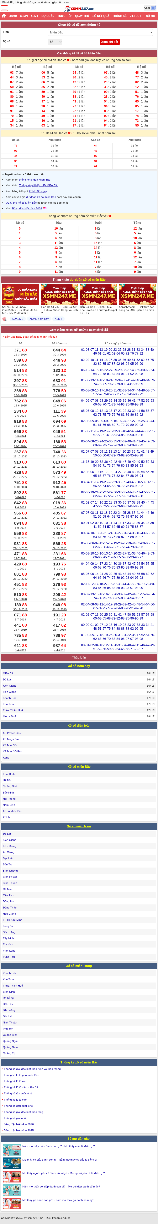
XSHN (6, 817)
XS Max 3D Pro (12, 751)
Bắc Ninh (8, 792)
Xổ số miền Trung (79, 966)
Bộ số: (7, 41)
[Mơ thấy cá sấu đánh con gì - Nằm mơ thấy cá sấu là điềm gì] (12, 1163)
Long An (8, 926)
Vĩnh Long (9, 950)
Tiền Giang (9, 691)
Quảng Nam (10, 1047)
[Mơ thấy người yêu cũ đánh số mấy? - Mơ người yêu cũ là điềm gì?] (12, 1176)
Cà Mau (8, 889)
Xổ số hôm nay (79, 666)
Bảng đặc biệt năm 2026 (27, 208)
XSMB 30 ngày (38, 191)
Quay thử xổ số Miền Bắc (21, 202)
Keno (6, 757)
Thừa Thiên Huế (13, 710)
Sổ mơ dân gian (79, 1138)
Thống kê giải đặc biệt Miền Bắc (38, 185)
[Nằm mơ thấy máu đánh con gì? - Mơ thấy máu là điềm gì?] (12, 1150)
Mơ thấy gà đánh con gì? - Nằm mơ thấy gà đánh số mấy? (58, 1200)
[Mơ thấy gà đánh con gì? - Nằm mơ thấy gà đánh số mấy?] (12, 1203)
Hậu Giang (9, 913)
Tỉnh (6, 31)
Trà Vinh (8, 944)
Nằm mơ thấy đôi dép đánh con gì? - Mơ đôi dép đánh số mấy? (61, 1186)
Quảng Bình (10, 1034)
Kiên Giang (9, 685)
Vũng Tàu (9, 956)
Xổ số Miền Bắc (12, 811)
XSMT (34, 15)
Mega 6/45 (9, 716)
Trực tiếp (64, 15)
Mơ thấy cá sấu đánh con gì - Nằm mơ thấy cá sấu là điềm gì (59, 1159)
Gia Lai (7, 1016)
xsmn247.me (35, 1217)
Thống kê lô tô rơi (14, 1081)
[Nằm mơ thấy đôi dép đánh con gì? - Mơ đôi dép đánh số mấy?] (12, 1190)
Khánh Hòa (10, 697)
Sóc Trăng (9, 932)
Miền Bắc (8, 673)
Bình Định (9, 991)
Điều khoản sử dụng (58, 1217)
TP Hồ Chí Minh (12, 919)
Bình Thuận (10, 882)
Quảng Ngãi (10, 1040)
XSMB (13, 15)
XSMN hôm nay (39, 318)
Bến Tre (8, 864)
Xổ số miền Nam (79, 826)
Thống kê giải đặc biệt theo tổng (23, 1111)
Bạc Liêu (8, 858)
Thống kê (119, 15)
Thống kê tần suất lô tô (18, 1093)
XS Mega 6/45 (11, 739)
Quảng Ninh (10, 786)
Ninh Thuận (10, 1022)
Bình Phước (10, 876)
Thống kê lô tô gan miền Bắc (21, 1075)
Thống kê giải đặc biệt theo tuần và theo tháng (32, 1068)
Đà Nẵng (8, 997)
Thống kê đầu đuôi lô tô (18, 1105)
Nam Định (9, 804)
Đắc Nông (9, 1010)
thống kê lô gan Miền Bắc (34, 179)
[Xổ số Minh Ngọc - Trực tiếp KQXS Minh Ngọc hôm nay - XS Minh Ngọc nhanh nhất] (79, 9)
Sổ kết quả (100, 15)
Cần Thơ (8, 895)
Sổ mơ (150, 15)
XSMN (24, 15)
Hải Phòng (9, 798)
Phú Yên (8, 1028)
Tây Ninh (8, 938)
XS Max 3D (10, 745)
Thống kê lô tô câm (15, 1099)
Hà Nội (7, 780)
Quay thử (82, 15)
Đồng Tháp (10, 907)
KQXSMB (17, 318)
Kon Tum (8, 704)
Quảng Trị (9, 1053)
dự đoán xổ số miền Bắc (41, 196)
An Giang (8, 852)
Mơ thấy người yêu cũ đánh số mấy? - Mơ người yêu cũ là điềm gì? (63, 1173)
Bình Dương (10, 870)
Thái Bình (9, 774)
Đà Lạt (7, 679)
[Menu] (4, 8)
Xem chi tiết (109, 41)
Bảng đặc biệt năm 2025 (19, 1130)
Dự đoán (47, 15)
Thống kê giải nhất (15, 1118)
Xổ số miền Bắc (79, 766)
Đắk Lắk (8, 1004)
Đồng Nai (8, 901)
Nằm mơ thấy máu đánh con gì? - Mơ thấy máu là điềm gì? (58, 1146)
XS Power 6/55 (12, 732)
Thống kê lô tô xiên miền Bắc (21, 1087)
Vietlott (136, 15)
